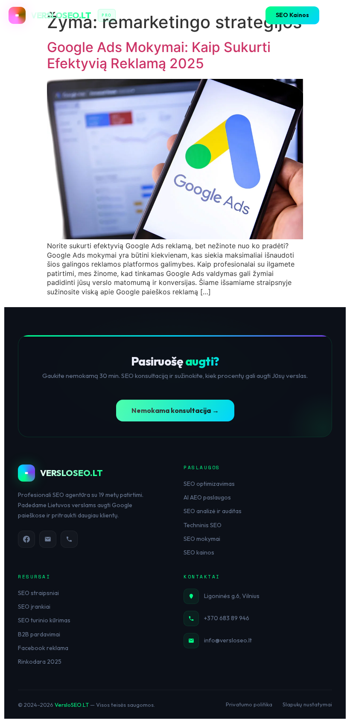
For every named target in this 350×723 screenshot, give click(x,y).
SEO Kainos (292, 15)
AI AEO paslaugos (207, 497)
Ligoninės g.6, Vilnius (232, 596)
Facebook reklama (43, 648)
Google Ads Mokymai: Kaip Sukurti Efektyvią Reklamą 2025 (159, 55)
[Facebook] (26, 539)
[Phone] (69, 539)
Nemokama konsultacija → (175, 410)
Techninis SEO (203, 525)
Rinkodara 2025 (39, 661)
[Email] (47, 539)
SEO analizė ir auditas (213, 511)
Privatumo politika (249, 704)
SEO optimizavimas (209, 484)
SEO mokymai (202, 539)
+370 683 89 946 (226, 618)
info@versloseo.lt (228, 640)
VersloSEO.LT (72, 704)
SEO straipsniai (38, 593)
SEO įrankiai (34, 606)
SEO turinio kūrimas (44, 620)
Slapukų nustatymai (307, 704)
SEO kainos (199, 552)
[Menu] (332, 15)
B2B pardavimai (39, 634)
